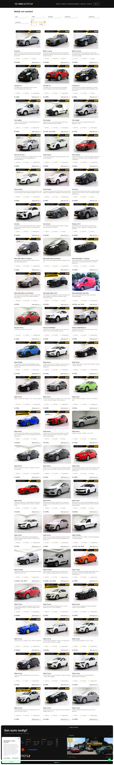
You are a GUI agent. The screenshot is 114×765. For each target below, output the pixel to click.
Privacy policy (108, 757)
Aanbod (58, 4)
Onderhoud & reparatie (73, 4)
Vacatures (82, 4)
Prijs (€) (32, 19)
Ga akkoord (11, 761)
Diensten (64, 4)
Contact (89, 4)
